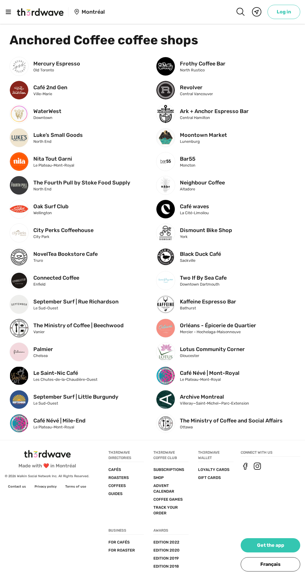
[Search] (240, 12)
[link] (283, 12)
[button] (270, 564)
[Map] (257, 12)
